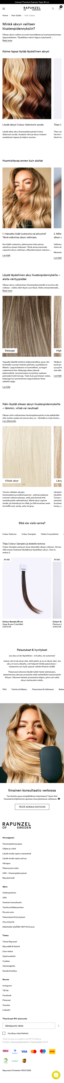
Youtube (6, 1005)
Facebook (6, 995)
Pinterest (6, 1000)
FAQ (4, 689)
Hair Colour (30, 15)
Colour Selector (9, 534)
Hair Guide (16, 15)
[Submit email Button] (58, 1026)
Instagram (7, 985)
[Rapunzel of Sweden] (32, 9)
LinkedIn (6, 1009)
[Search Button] (53, 9)
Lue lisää (6, 386)
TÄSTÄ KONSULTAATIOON (32, 806)
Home (5, 15)
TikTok (5, 990)
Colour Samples (29, 534)
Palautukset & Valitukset (43, 689)
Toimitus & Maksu (19, 689)
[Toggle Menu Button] (4, 9)
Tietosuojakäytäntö (19, 1041)
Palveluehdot (36, 1041)
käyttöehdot (22, 1033)
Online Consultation (50, 534)
